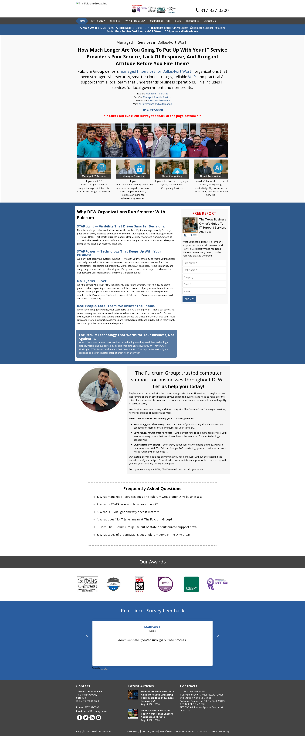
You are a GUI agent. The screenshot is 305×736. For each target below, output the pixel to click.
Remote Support (203, 28)
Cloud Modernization (159, 100)
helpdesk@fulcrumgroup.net (170, 28)
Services (115, 20)
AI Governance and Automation (155, 103)
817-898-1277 (141, 28)
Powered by (96, 668)
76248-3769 (93, 701)
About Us (210, 20)
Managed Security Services (157, 97)
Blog (178, 20)
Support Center (160, 20)
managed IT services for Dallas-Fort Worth (157, 71)
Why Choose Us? (135, 20)
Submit (189, 299)
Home (82, 20)
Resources (192, 20)
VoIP (192, 76)
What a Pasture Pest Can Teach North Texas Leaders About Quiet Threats (157, 713)
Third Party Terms (150, 731)
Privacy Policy (133, 731)
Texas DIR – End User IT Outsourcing (212, 731)
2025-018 (185, 710)
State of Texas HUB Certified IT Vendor (177, 731)
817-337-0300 (214, 10)
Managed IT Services (157, 93)
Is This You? (98, 20)
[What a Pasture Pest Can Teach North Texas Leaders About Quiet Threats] (133, 714)
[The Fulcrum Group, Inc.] (91, 4)
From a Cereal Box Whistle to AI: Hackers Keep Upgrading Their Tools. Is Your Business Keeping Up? (157, 696)
